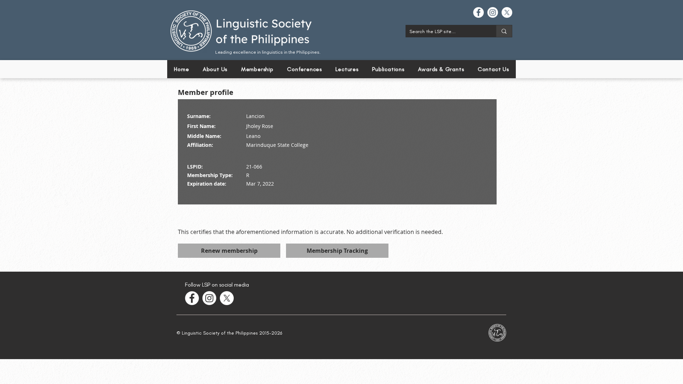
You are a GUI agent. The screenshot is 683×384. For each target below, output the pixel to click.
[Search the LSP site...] (504, 31)
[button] (304, 69)
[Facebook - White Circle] (478, 12)
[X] (507, 12)
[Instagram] (492, 12)
